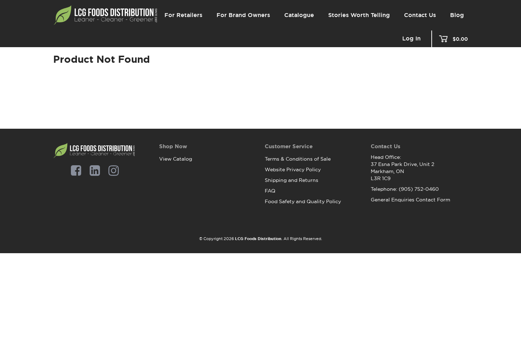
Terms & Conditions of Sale (298, 159)
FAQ (270, 191)
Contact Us (420, 15)
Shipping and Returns (291, 180)
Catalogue (299, 15)
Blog (457, 15)
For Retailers (183, 15)
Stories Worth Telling (359, 15)
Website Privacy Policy (293, 169)
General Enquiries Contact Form (410, 199)
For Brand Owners (243, 15)
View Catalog (175, 159)
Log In (411, 38)
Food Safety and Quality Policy (303, 201)
